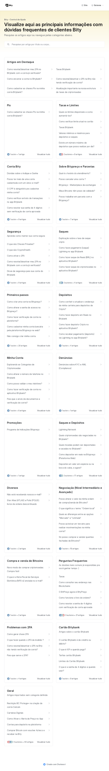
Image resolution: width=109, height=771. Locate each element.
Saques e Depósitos (71, 422)
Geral (10, 690)
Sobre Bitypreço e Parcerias (76, 166)
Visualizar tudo (43, 154)
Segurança (14, 231)
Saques (63, 231)
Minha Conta (15, 357)
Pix (9, 105)
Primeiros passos (17, 295)
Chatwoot (61, 764)
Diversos (12, 487)
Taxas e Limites (69, 105)
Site (86, 5)
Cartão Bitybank (69, 627)
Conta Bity (14, 166)
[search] (56, 44)
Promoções (14, 422)
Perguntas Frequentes (73, 560)
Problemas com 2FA (19, 627)
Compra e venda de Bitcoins (25, 560)
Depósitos (65, 295)
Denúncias (65, 357)
